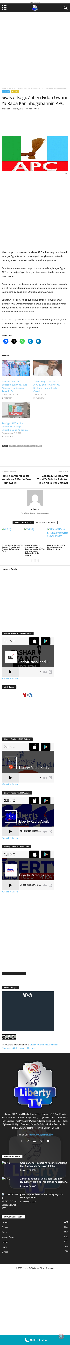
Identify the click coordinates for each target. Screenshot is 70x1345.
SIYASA (31, 446)
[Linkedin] (36, 460)
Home (4, 88)
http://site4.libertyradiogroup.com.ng (35, 513)
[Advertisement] (35, 48)
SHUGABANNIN (21, 446)
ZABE (39, 446)
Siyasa (14, 92)
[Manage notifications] (61, 1336)
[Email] (45, 460)
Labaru (12, 88)
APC (11, 446)
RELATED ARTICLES (23, 522)
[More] (50, 125)
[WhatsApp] (26, 460)
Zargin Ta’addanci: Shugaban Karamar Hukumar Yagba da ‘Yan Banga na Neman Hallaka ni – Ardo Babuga (34, 550)
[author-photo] (35, 498)
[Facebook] (6, 460)
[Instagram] (28, 1141)
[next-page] (37, 560)
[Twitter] (16, 460)
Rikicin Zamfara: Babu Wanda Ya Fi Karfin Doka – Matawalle (17, 479)
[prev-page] (33, 560)
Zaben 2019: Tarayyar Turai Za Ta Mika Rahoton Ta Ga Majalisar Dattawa (52, 479)
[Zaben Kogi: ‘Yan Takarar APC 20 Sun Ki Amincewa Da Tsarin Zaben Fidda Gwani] (47, 368)
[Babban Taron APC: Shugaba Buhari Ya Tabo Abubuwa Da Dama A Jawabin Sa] (16, 368)
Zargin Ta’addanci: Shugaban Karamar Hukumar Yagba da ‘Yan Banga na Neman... (44, 1180)
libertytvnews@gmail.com (41, 1135)
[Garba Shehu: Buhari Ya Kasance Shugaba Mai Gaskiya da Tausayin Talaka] (12, 536)
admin (7, 108)
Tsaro (4, 1232)
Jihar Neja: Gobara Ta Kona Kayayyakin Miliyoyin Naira (56, 547)
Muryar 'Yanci (8, 1237)
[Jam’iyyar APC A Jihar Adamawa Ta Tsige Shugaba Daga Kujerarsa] (16, 410)
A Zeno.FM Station (10, 678)
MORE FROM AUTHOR (45, 522)
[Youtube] (48, 1141)
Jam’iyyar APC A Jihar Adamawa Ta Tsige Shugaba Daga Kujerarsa (15, 426)
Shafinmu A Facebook (14, 973)
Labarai (5, 1242)
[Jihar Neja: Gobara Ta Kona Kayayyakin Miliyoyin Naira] (57, 536)
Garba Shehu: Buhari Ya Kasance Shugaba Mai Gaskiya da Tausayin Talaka (12, 548)
